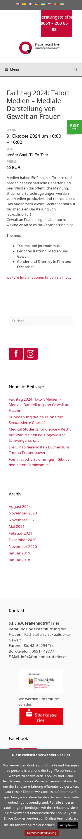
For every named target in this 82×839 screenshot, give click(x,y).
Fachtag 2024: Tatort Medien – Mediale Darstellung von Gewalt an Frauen (39, 405)
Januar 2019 (19, 553)
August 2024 (20, 506)
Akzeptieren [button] (68, 825)
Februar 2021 (20, 533)
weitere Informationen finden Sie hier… (39, 277)
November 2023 (23, 513)
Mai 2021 (17, 526)
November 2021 (23, 519)
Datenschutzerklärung (41, 833)
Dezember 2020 (23, 539)
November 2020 (23, 546)
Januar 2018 (19, 559)
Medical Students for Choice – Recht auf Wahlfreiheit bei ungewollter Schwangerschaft (40, 435)
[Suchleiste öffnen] (75, 69)
